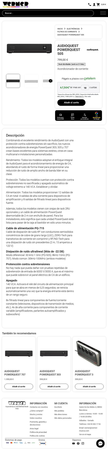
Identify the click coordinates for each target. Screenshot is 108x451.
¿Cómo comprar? (36, 411)
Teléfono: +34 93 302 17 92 (90, 424)
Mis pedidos (59, 411)
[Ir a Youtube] (73, 443)
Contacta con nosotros (39, 407)
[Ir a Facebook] (78, 443)
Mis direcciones (60, 414)
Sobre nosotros (36, 418)
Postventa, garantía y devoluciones (38, 423)
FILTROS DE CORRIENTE (67, 32)
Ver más (88, 96)
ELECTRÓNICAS (73, 29)
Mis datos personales (63, 418)
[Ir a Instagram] (83, 443)
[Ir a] (93, 49)
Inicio (60, 29)
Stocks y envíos (36, 414)
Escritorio (58, 407)
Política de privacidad (38, 432)
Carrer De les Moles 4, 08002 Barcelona (90, 408)
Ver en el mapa (85, 434)
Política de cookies (37, 436)
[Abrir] (103, 13)
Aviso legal (34, 428)
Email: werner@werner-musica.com (88, 429)
